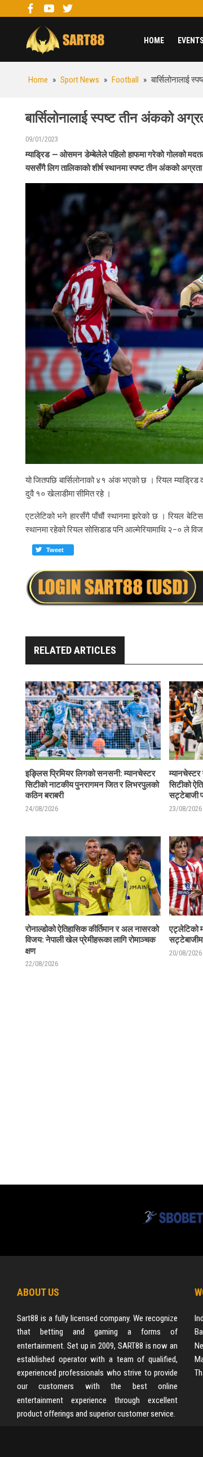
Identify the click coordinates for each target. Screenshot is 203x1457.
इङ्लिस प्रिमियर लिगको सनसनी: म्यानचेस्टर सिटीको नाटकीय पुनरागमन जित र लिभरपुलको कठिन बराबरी (92, 784)
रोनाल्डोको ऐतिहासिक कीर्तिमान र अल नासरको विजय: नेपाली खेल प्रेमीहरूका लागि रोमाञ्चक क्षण (92, 940)
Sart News (64, 39)
